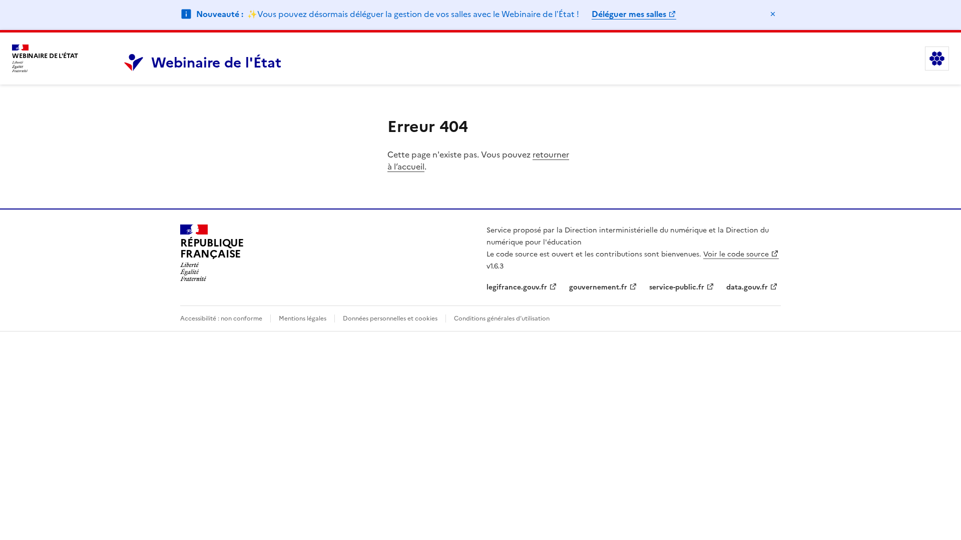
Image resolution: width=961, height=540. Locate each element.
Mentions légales (302, 318)
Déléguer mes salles (629, 14)
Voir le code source (736, 254)
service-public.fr (676, 287)
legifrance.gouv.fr (517, 287)
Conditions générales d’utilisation (502, 318)
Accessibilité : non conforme (221, 318)
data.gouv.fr (747, 287)
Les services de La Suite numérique (937, 58)
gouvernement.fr (598, 287)
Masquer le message (773, 14)
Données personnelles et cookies (390, 318)
